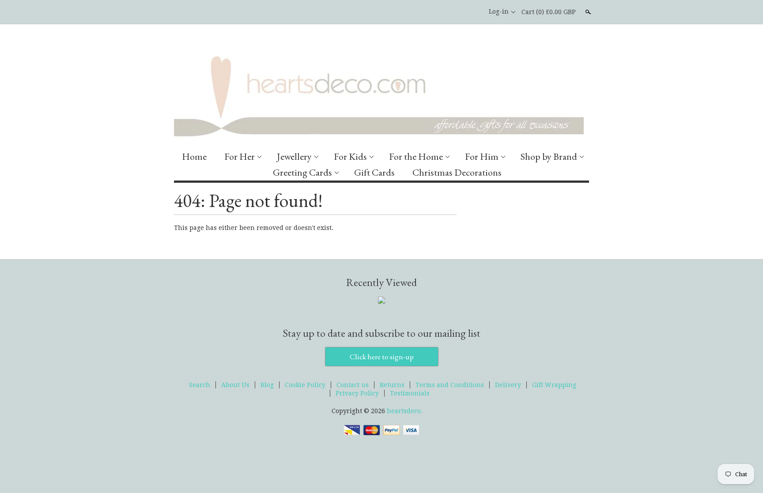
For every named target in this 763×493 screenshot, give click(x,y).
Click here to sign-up (382, 356)
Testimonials (410, 393)
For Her (239, 156)
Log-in (499, 11)
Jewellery (294, 156)
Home (194, 156)
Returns (392, 384)
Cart (548, 11)
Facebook (456, 12)
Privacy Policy (357, 393)
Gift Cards (374, 172)
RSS (441, 12)
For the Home (416, 156)
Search (587, 12)
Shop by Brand (549, 156)
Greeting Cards (302, 172)
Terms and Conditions (449, 384)
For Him (482, 156)
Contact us (352, 384)
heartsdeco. (405, 410)
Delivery (508, 384)
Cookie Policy (305, 384)
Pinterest (471, 12)
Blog (267, 384)
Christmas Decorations (457, 172)
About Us (235, 384)
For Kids (350, 156)
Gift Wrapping (554, 384)
